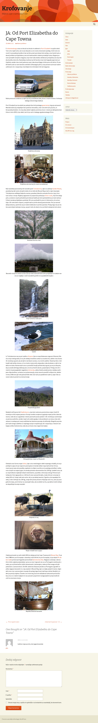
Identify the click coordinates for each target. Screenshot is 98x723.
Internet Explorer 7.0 (53, 622)
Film (66, 45)
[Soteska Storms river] (34, 225)
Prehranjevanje (69, 89)
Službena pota (71, 86)
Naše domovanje (70, 66)
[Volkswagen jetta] (34, 83)
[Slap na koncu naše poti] (34, 298)
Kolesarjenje (69, 63)
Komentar (9, 669)
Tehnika (67, 95)
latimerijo (31, 370)
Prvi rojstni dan (12, 622)
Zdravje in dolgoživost (71, 98)
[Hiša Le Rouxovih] (34, 443)
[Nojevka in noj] (34, 502)
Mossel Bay (54, 555)
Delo (66, 40)
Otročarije (68, 69)
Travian (69, 60)
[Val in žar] (34, 258)
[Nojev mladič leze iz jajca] (34, 535)
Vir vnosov (68, 125)
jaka (7, 648)
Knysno (30, 356)
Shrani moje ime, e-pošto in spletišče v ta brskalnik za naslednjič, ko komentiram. (35, 702)
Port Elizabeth (46, 48)
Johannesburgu (12, 48)
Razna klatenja (71, 83)
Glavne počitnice (21, 43)
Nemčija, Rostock (72, 80)
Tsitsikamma (37, 189)
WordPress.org (69, 131)
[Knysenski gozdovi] (34, 393)
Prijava (67, 122)
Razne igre (70, 57)
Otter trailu (49, 195)
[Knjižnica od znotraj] (34, 168)
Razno (67, 92)
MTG (68, 54)
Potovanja (68, 72)
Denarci (67, 43)
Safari (25, 463)
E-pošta (9, 695)
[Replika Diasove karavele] (34, 596)
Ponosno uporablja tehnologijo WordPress (14, 719)
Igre (66, 48)
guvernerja (45, 105)
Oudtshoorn (25, 412)
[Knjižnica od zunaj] (34, 132)
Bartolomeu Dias (38, 560)
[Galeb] (34, 336)
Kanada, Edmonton (72, 77)
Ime (7, 691)
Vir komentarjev (69, 128)
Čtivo (66, 37)
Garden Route (56, 189)
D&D (68, 51)
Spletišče (9, 699)
